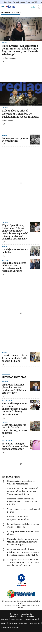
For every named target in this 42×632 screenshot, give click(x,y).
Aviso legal (4, 619)
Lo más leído (11, 477)
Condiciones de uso (31, 619)
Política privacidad (16, 619)
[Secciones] (2, 7)
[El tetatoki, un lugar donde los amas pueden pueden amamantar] (35, 445)
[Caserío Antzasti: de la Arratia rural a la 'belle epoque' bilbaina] (35, 357)
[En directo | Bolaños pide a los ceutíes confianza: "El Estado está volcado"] (35, 386)
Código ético (13, 623)
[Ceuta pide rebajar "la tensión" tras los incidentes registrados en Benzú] (35, 426)
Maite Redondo (7, 121)
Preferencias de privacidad (10, 627)
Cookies (3, 623)
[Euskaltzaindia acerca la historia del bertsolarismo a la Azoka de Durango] (35, 264)
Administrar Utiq (35, 623)
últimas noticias (14, 377)
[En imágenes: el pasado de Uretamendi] (35, 139)
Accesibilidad (23, 623)
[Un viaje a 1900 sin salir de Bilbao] (35, 251)
